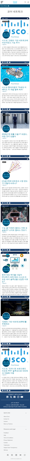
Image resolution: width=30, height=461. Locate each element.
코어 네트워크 (6, 21)
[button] (3, 5)
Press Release (15, 37)
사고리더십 (5, 302)
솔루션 (4, 162)
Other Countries (22, 406)
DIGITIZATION (6, 115)
